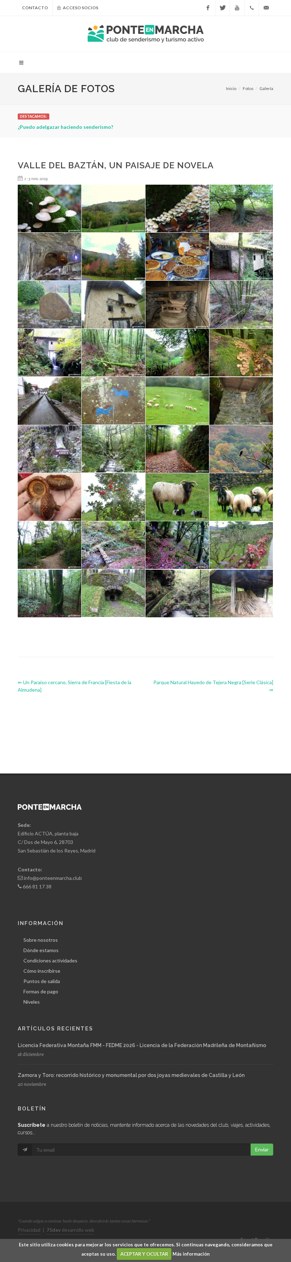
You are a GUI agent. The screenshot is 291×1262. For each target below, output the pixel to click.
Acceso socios (80, 7)
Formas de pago (40, 991)
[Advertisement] (147, 727)
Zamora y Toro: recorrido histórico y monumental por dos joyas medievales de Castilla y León (131, 1075)
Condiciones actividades (50, 960)
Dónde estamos (41, 950)
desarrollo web (70, 1230)
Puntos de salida (41, 981)
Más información (191, 1254)
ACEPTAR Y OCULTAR (144, 1254)
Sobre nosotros (40, 940)
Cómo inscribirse (41, 971)
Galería (266, 88)
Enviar (262, 1149)
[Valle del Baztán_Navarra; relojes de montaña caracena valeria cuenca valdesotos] (50, 401)
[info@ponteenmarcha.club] (266, 8)
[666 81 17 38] (252, 8)
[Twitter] (222, 8)
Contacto (35, 7)
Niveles (31, 1002)
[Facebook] (208, 8)
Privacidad (29, 1230)
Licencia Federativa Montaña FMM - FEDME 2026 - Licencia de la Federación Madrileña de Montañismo (142, 1045)
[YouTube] (237, 8)
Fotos (248, 88)
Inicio (231, 88)
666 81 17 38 (37, 886)
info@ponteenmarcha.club (53, 878)
